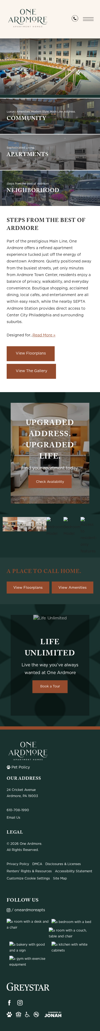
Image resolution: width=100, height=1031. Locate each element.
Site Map (60, 878)
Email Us (13, 817)
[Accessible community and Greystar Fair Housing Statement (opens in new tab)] (27, 1014)
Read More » (44, 335)
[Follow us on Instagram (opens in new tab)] (20, 1002)
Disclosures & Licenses (63, 864)
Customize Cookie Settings (28, 878)
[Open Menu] (88, 19)
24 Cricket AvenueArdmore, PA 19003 (22, 792)
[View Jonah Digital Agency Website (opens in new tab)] (53, 1014)
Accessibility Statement (73, 871)
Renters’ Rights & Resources (29, 871)
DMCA (37, 864)
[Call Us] (75, 19)
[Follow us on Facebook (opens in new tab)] (9, 1002)
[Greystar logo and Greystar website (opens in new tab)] (28, 988)
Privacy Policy (18, 864)
